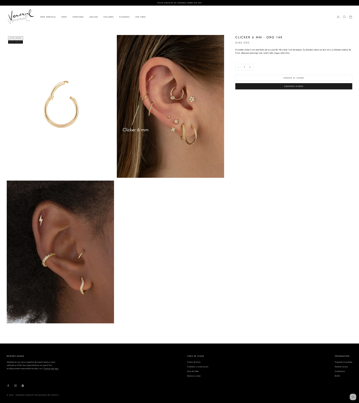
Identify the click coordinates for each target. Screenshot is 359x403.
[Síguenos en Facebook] (8, 385)
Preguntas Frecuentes (343, 362)
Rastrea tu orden (194, 375)
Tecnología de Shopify (46, 395)
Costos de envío (194, 362)
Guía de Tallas (193, 371)
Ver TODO (140, 17)
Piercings (78, 17)
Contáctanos (340, 371)
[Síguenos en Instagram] (15, 385)
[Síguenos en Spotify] (22, 385)
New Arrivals (48, 17)
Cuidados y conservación (197, 366)
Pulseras (124, 17)
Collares (108, 17)
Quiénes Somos (341, 366)
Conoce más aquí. (51, 368)
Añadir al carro (293, 78)
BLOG (337, 375)
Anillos (93, 17)
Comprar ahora (293, 86)
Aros (64, 17)
